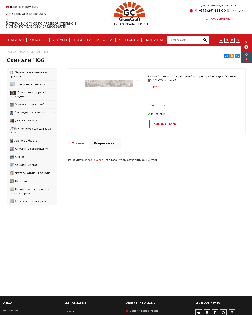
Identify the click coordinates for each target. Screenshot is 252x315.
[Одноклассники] (231, 56)
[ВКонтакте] (226, 56)
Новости (81, 40)
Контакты (128, 40)
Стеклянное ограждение (31, 148)
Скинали (20, 156)
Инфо (103, 40)
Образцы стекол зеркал (31, 201)
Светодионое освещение (31, 112)
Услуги (59, 40)
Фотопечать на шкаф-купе (32, 173)
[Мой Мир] (237, 56)
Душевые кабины (26, 120)
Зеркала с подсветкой (29, 104)
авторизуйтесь (94, 160)
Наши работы (158, 40)
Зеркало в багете (25, 140)
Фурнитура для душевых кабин (30, 130)
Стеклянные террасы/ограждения (28, 94)
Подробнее (155, 86)
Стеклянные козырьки (30, 84)
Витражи (21, 181)
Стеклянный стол (26, 165)
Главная (15, 40)
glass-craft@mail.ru (24, 7)
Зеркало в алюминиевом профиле (29, 74)
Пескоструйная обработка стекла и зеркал (30, 191)
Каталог (38, 40)
